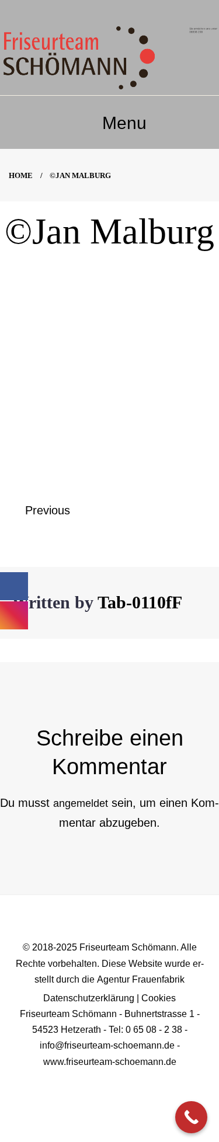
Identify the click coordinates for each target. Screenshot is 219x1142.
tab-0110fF (140, 602)
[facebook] (95, 1080)
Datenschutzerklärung (88, 998)
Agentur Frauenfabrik (141, 979)
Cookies (158, 998)
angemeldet (80, 803)
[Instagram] (124, 1080)
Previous (47, 510)
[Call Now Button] (191, 1117)
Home (21, 175)
